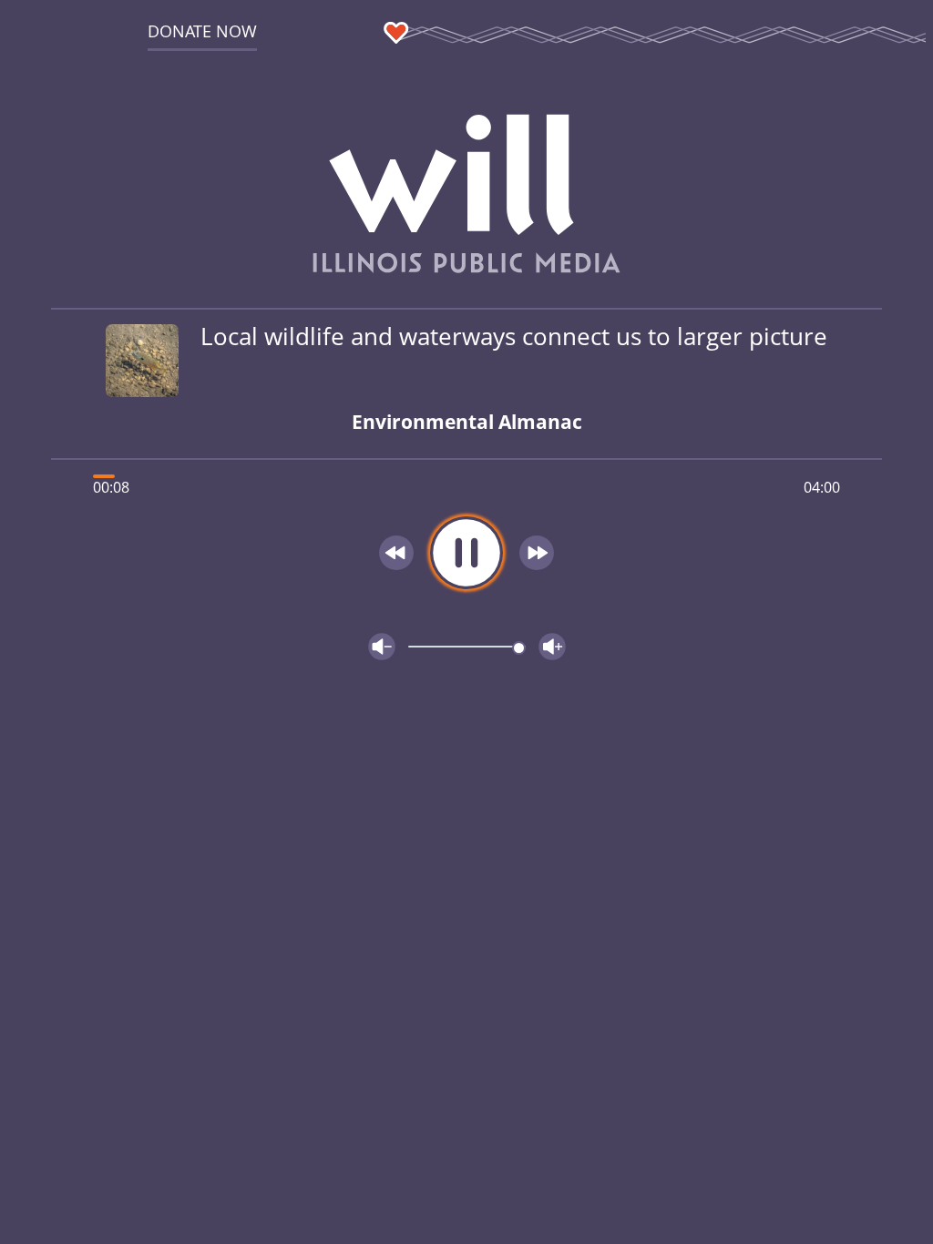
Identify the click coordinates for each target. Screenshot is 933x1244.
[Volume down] (382, 646)
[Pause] (466, 552)
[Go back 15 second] (396, 552)
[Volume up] (552, 646)
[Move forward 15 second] (536, 552)
